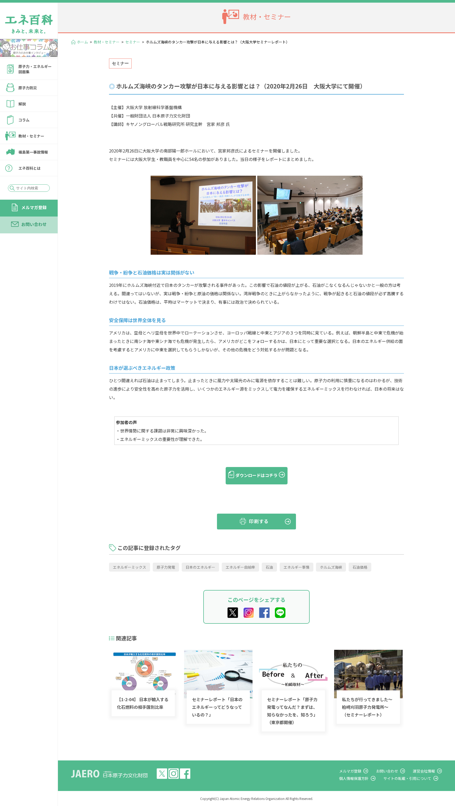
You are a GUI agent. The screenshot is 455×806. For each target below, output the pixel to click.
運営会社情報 (424, 771)
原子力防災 (27, 87)
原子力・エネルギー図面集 (35, 69)
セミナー (132, 42)
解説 (22, 103)
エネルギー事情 (296, 567)
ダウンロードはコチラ (256, 475)
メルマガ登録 (34, 207)
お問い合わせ (34, 224)
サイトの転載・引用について (407, 778)
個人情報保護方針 (354, 778)
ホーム (82, 42)
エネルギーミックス (129, 567)
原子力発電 (166, 567)
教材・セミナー (31, 136)
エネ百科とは (29, 168)
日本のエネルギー (200, 567)
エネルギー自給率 (240, 567)
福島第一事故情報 (33, 152)
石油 (269, 567)
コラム (23, 119)
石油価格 (360, 567)
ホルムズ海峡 (331, 567)
